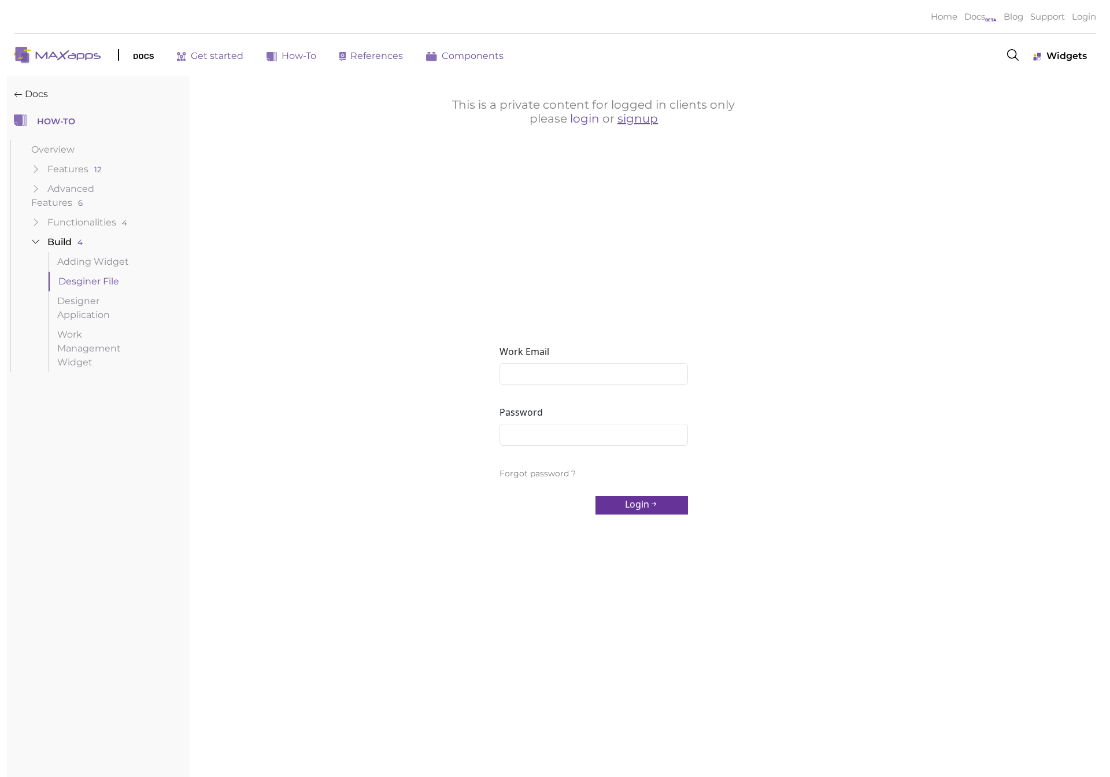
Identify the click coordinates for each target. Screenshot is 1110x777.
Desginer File (88, 281)
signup (637, 118)
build (65, 241)
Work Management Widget (89, 348)
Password (521, 412)
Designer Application (83, 307)
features (74, 169)
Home (944, 16)
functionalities (87, 222)
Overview (53, 149)
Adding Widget (93, 261)
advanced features (62, 195)
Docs (974, 16)
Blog (1013, 16)
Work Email (524, 351)
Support (1047, 16)
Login (1084, 16)
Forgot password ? (538, 473)
